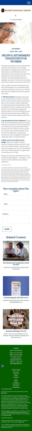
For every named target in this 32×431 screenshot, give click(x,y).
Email (5, 204)
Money (16, 380)
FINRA (19, 422)
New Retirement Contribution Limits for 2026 (16, 264)
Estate (16, 375)
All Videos (16, 385)
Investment (16, 374)
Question (5, 214)
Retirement (16, 372)
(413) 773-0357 (17, 20)
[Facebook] (15, 16)
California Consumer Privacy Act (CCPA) (14, 412)
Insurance (16, 377)
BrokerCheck (4, 393)
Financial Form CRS (7, 388)
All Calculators (16, 387)
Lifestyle (16, 382)
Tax (16, 379)
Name (6, 194)
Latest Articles (16, 384)
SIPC (23, 422)
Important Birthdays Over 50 (16, 331)
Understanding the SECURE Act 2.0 (16, 298)
